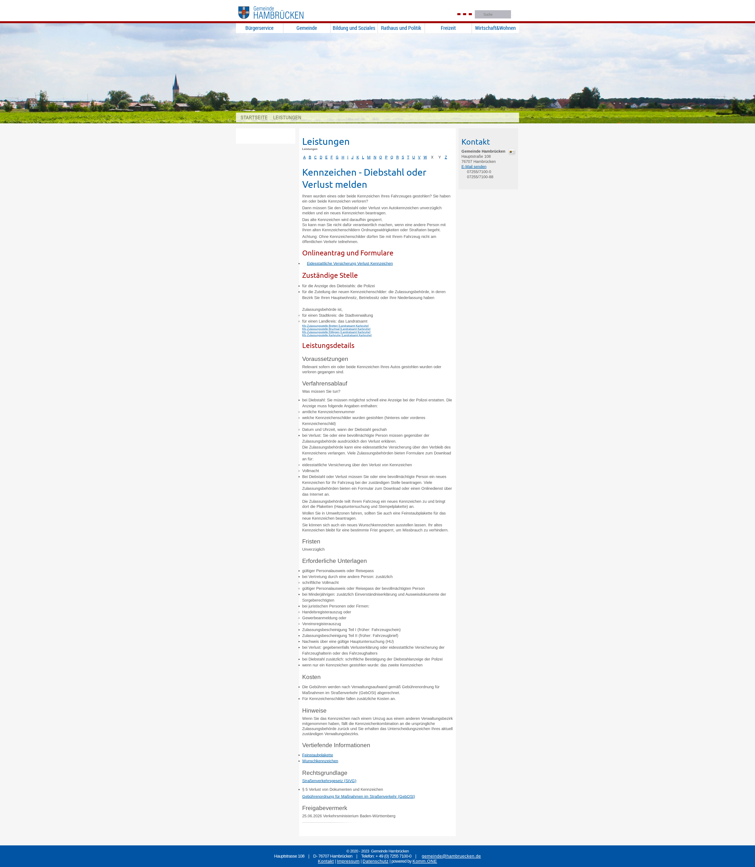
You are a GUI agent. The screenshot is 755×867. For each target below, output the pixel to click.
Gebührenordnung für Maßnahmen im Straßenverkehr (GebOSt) (358, 796)
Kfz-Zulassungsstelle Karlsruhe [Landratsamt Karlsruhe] (337, 335)
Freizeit (448, 27)
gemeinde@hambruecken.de (451, 856)
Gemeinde (306, 27)
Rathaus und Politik (401, 27)
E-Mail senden (473, 166)
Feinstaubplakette (317, 755)
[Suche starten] (512, 15)
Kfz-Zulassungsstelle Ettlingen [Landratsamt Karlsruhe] (336, 332)
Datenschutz (376, 861)
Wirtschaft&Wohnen (495, 27)
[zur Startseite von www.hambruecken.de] (279, 20)
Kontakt (326, 861)
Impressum (348, 861)
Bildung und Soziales (354, 27)
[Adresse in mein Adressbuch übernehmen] (512, 153)
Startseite (254, 117)
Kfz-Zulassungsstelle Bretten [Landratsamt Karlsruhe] (335, 325)
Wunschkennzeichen (320, 761)
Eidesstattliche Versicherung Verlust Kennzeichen (350, 263)
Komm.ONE (424, 861)
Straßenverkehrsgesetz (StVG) (329, 781)
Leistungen (287, 117)
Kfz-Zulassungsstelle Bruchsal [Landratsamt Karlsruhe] (336, 328)
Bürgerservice (259, 27)
